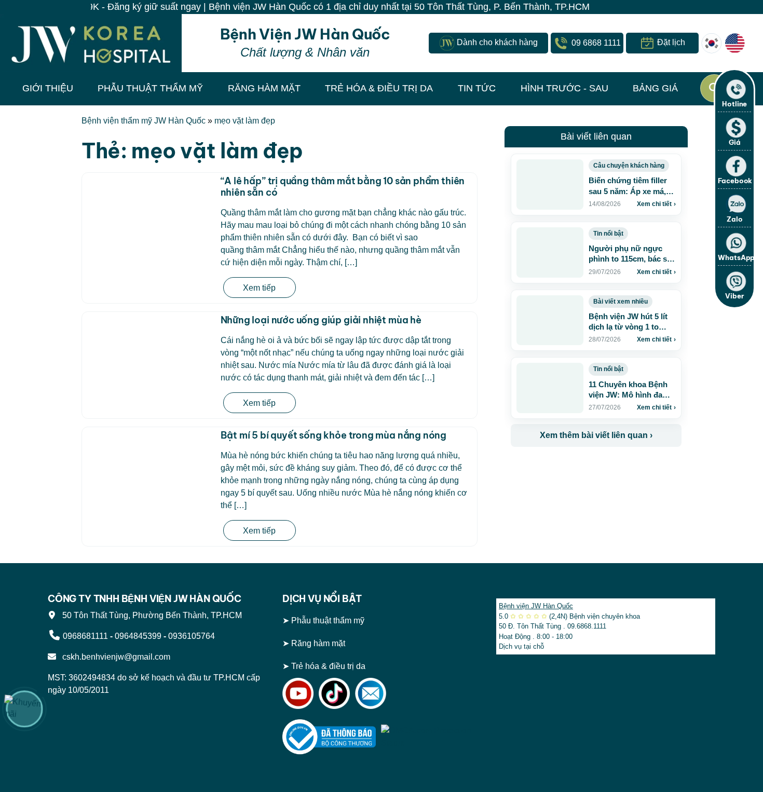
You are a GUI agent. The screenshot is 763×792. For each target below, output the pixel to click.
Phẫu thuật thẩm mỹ (327, 620)
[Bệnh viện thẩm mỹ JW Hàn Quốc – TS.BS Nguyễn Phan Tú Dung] (91, 43)
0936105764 (191, 636)
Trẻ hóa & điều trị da (328, 666)
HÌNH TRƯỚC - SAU (564, 88)
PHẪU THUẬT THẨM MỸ (150, 88)
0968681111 (85, 636)
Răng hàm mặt (318, 643)
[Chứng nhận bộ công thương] (329, 736)
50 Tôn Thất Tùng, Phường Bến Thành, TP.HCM (150, 615)
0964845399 (138, 636)
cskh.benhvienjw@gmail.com (114, 656)
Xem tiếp (259, 287)
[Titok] (334, 692)
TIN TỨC (477, 88)
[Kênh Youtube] (298, 692)
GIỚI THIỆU (47, 88)
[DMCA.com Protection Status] (427, 736)
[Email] (370, 692)
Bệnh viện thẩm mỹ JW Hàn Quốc (143, 120)
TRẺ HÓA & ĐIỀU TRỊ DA (379, 88)
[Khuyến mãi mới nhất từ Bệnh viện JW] (24, 709)
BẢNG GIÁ (655, 88)
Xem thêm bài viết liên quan (596, 435)
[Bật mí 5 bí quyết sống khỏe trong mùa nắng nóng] (149, 471)
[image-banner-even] (572, 469)
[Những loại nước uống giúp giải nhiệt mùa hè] (149, 361)
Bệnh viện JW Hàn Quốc (536, 606)
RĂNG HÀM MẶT (264, 88)
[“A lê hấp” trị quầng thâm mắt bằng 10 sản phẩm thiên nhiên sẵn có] (149, 217)
